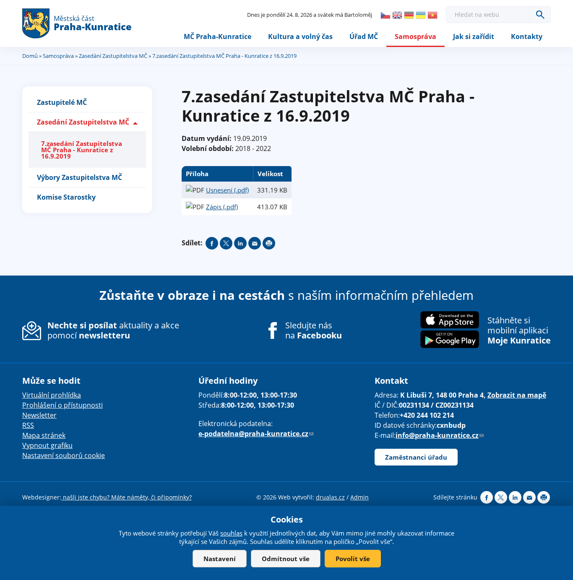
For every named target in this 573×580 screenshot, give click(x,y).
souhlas (231, 533)
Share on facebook (212, 243)
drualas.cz (330, 497)
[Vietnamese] (432, 15)
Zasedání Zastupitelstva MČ (113, 56)
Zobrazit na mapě (516, 395)
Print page (269, 243)
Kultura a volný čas (300, 36)
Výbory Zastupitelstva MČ (79, 177)
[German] (409, 15)
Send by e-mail (254, 243)
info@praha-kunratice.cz (440, 435)
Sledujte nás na (313, 330)
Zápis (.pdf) (222, 207)
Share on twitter (226, 243)
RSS (28, 425)
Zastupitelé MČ (62, 102)
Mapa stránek (43, 435)
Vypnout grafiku (47, 445)
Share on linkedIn (240, 243)
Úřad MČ (363, 36)
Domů (30, 56)
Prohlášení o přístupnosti (62, 405)
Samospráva (415, 36)
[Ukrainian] (421, 15)
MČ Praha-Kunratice (217, 36)
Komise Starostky (66, 197)
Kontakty (526, 36)
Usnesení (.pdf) (227, 190)
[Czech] (385, 15)
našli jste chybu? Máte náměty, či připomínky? (126, 497)
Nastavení (219, 558)
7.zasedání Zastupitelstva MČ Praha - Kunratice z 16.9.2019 (81, 149)
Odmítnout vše (286, 558)
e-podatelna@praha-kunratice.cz (255, 433)
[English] (397, 15)
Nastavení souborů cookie (63, 455)
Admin (359, 497)
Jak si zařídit (473, 36)
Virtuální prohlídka (51, 395)
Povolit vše (353, 558)
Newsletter (39, 415)
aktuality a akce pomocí (113, 330)
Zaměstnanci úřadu (416, 457)
